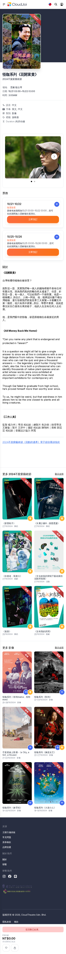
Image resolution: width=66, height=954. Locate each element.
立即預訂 (33, 219)
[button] (54, 156)
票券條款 (6, 842)
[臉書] (9, 876)
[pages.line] (15, 876)
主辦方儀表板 (8, 832)
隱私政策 (6, 921)
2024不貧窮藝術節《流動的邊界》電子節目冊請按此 (31, 442)
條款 (16, 921)
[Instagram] (4, 876)
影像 (14, 113)
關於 (4, 859)
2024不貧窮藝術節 (12, 79)
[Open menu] (4, 4)
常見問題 (6, 837)
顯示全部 (59, 474)
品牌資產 (6, 847)
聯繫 (4, 864)
